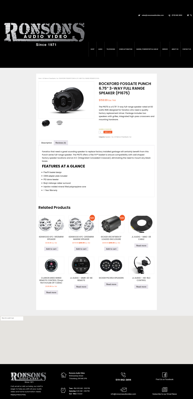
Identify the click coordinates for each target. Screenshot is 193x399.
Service (165, 49)
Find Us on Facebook (164, 379)
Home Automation (125, 49)
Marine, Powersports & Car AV (147, 49)
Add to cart (108, 132)
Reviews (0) (60, 142)
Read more (141, 245)
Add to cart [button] (51, 248)
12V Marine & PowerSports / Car (50, 78)
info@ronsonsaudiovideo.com (123, 394)
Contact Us (186, 49)
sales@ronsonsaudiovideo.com (153, 15)
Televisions (110, 49)
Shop (92, 49)
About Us (175, 49)
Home (39, 78)
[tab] (46, 142)
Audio (100, 49)
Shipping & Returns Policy (18, 395)
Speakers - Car (109, 137)
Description (46, 142)
